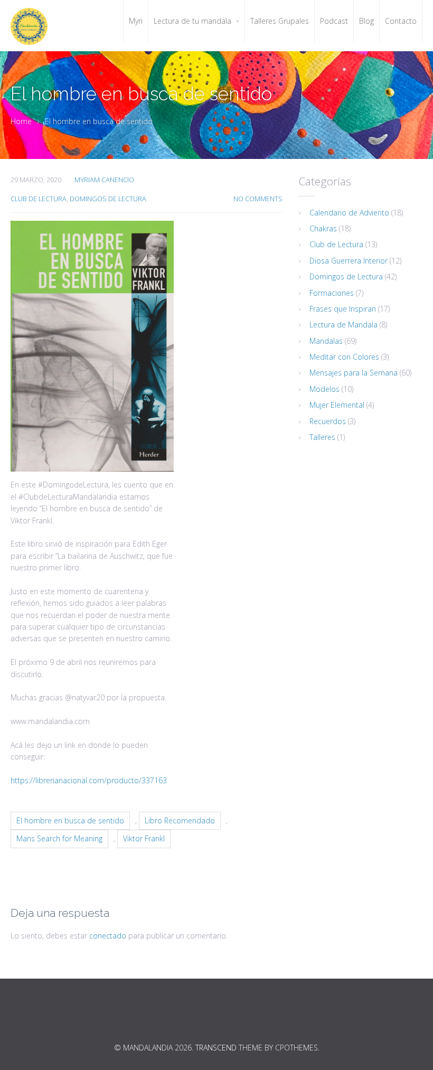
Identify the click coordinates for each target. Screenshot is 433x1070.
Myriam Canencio (104, 179)
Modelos (324, 389)
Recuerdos (327, 421)
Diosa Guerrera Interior (348, 261)
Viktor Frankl (144, 838)
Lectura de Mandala (343, 325)
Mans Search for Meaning (59, 838)
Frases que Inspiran (342, 309)
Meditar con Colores (344, 357)
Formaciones (331, 293)
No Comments (258, 198)
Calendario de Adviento (349, 213)
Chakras (323, 228)
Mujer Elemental (336, 405)
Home (21, 121)
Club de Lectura (39, 198)
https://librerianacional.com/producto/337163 (89, 780)
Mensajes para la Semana (353, 373)
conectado (107, 936)
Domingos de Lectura (108, 198)
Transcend (216, 1048)
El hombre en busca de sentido (70, 820)
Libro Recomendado (180, 820)
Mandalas (326, 341)
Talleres (322, 437)
